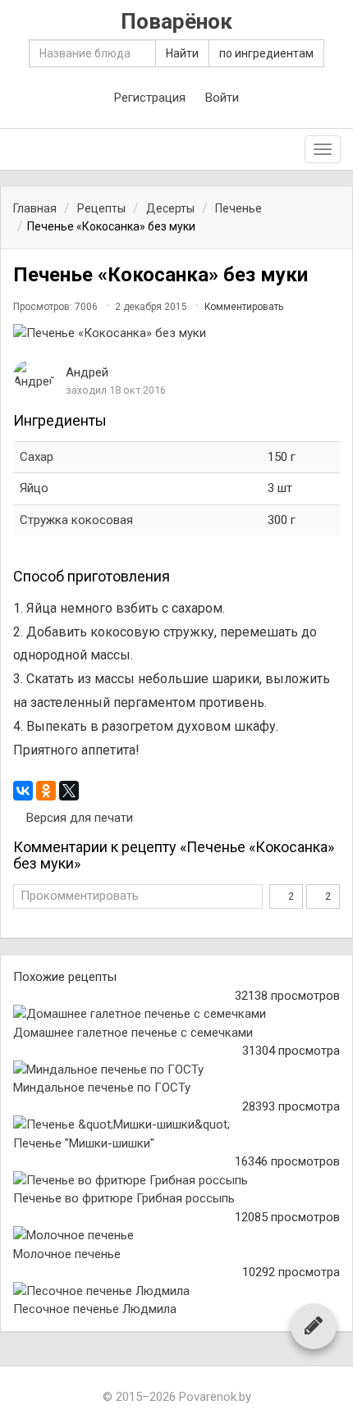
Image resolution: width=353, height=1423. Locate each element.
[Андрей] (33, 375)
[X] (69, 790)
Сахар (36, 456)
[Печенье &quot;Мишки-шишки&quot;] (176, 1124)
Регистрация (150, 97)
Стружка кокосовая (76, 520)
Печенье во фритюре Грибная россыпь (124, 1198)
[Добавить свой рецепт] (313, 1325)
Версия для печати (78, 817)
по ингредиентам (266, 53)
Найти (182, 53)
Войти (222, 97)
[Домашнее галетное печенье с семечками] (176, 1014)
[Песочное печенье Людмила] (176, 1291)
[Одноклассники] (46, 790)
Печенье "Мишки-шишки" (83, 1143)
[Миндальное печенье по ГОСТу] (176, 1069)
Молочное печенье (67, 1254)
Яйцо (34, 488)
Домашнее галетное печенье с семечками (133, 1032)
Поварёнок (176, 21)
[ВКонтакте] (23, 790)
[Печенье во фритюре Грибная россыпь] (176, 1180)
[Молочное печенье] (176, 1235)
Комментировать (243, 306)
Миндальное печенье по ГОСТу (101, 1087)
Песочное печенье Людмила (94, 1309)
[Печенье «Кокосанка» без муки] (176, 333)
